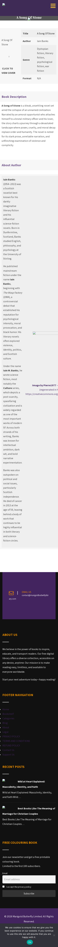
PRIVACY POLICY (11, 736)
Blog (5, 723)
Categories (8, 718)
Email (4, 873)
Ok (29, 942)
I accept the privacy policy (18, 886)
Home (5, 709)
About (5, 727)
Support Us (8, 754)
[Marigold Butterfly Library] (3, 4)
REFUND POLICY (11, 745)
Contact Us (8, 750)
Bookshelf (8, 714)
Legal (5, 732)
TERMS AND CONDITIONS (16, 741)
